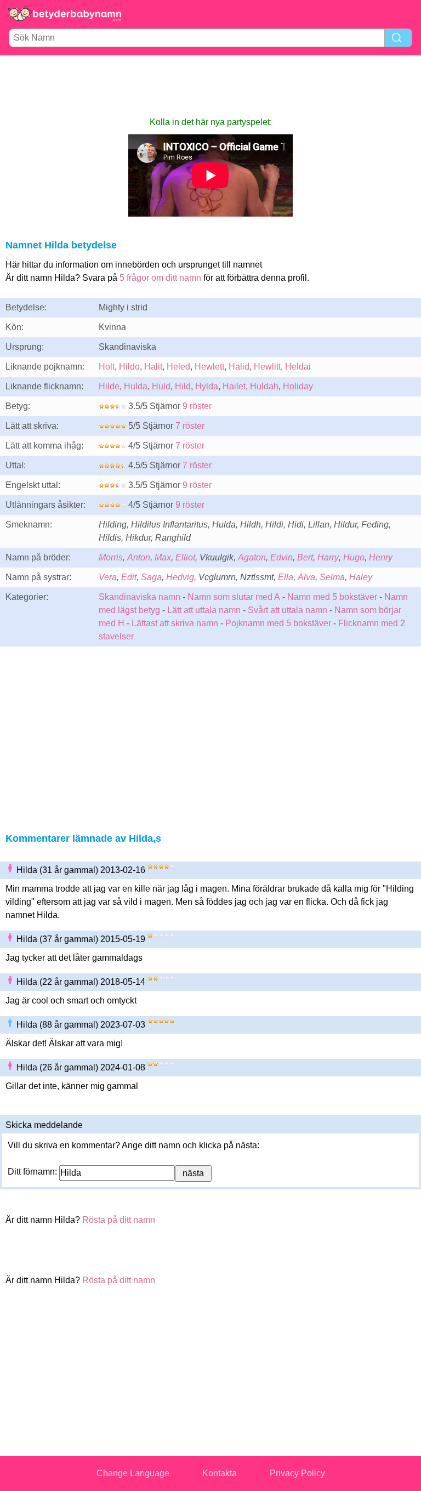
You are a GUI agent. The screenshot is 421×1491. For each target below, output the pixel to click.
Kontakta (219, 1473)
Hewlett (209, 366)
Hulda (135, 386)
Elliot (185, 557)
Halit (153, 366)
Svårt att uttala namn (287, 610)
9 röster (197, 406)
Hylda (206, 386)
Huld (161, 386)
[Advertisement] (210, 85)
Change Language (132, 1473)
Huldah (264, 386)
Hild (183, 386)
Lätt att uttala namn (204, 610)
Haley (360, 577)
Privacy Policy (297, 1473)
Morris (111, 557)
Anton (138, 557)
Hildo (129, 366)
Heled (178, 366)
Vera (108, 577)
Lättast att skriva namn (175, 623)
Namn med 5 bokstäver (332, 597)
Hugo (354, 557)
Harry (328, 557)
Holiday (298, 386)
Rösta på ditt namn (118, 1219)
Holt (107, 366)
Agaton (252, 557)
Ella (285, 577)
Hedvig (180, 577)
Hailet (234, 386)
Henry (380, 557)
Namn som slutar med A (233, 597)
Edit (128, 577)
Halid (239, 366)
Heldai (298, 366)
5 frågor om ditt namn (160, 277)
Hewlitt (267, 366)
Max (163, 557)
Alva (306, 577)
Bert (305, 557)
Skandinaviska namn (139, 597)
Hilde (109, 386)
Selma (332, 577)
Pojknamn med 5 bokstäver (278, 623)
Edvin (281, 557)
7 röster (189, 425)
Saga (151, 577)
